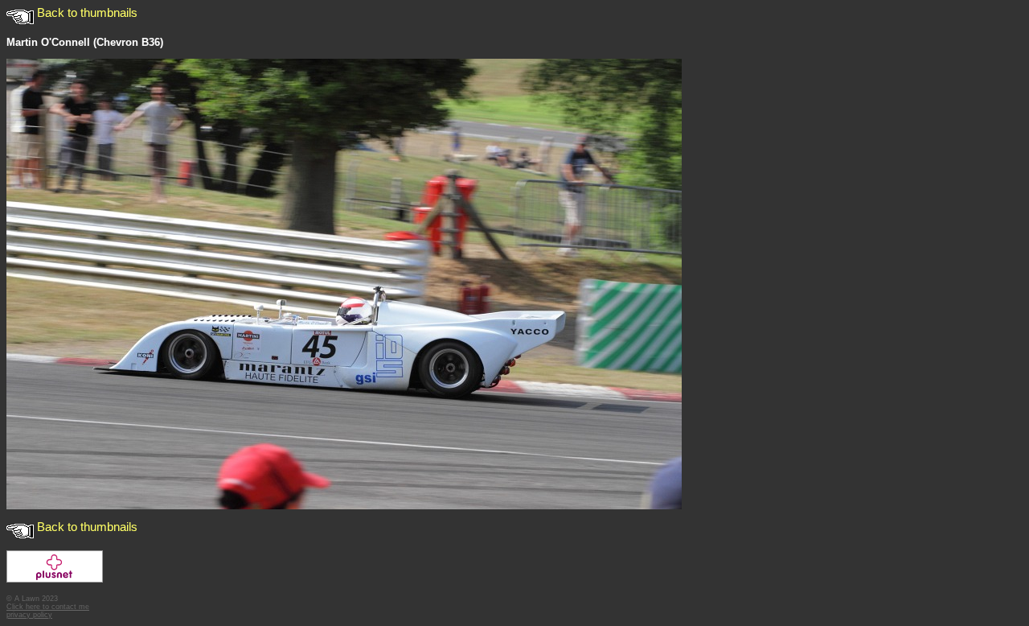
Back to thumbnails (85, 12)
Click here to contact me (47, 607)
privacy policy (29, 615)
